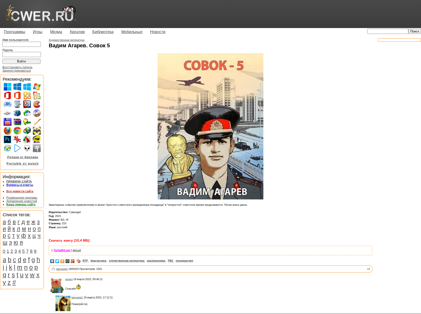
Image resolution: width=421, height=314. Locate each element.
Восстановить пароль (17, 67)
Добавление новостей (21, 201)
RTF (85, 260)
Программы (14, 32)
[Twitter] (57, 261)
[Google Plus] (72, 261)
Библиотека (103, 32)
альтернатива (156, 260)
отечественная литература (126, 260)
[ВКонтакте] (52, 261)
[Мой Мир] (67, 261)
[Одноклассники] (62, 261)
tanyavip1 (62, 268)
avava (69, 279)
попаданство (184, 260)
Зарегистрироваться (16, 70)
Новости (157, 32)
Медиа (56, 32)
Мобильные (132, 32)
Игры (37, 32)
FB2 (170, 260)
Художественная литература (66, 40)
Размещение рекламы (21, 197)
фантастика (98, 260)
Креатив (77, 32)
